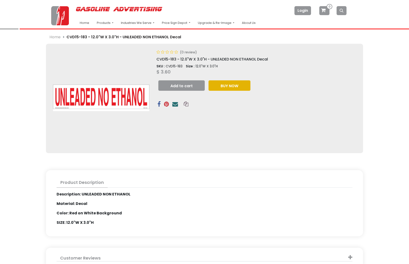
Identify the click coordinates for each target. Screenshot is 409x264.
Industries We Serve (136, 23)
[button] (181, 85)
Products (104, 23)
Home (84, 23)
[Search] (342, 10)
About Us (249, 23)
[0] (324, 10)
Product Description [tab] (82, 182)
